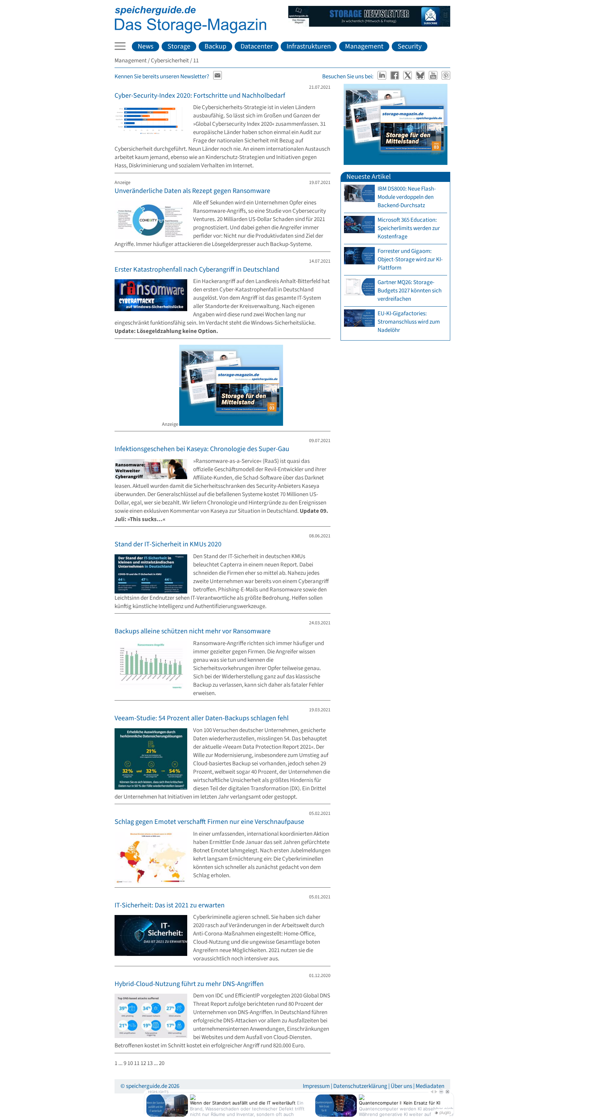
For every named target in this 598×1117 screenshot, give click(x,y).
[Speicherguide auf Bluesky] (421, 76)
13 (150, 1063)
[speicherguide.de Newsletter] (217, 76)
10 (130, 1063)
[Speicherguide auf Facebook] (395, 76)
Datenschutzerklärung (360, 1086)
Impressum (316, 1086)
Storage (178, 46)
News (145, 46)
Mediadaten (430, 1086)
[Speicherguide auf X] (408, 76)
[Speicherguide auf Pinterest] (446, 76)
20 (161, 1063)
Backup (215, 46)
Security (410, 46)
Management (364, 46)
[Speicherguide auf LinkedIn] (383, 76)
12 (143, 1063)
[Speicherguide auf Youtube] (434, 76)
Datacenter (257, 46)
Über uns (401, 1086)
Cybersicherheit (170, 60)
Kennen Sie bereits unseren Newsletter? (162, 76)
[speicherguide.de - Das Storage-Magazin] (190, 32)
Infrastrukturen (309, 46)
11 (136, 1063)
